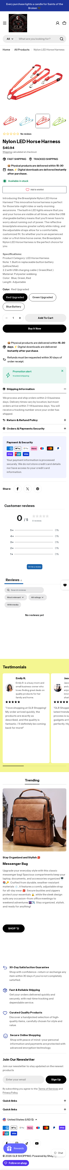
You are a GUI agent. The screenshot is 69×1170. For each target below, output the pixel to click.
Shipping (7, 152)
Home (6, 49)
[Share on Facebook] (18, 489)
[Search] (62, 39)
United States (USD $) (20, 1119)
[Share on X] (28, 489)
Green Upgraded (42, 297)
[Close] (62, 371)
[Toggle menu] (5, 23)
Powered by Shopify (44, 1156)
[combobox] (34, 39)
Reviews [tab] (14, 580)
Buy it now (34, 328)
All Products (21, 49)
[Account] (58, 23)
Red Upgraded (15, 297)
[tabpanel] (34, 619)
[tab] (32, 781)
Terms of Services (48, 1088)
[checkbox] (13, 605)
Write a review (34, 566)
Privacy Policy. (10, 1092)
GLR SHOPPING (21, 1156)
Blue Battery (13, 306)
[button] (34, 530)
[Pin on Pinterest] (38, 489)
